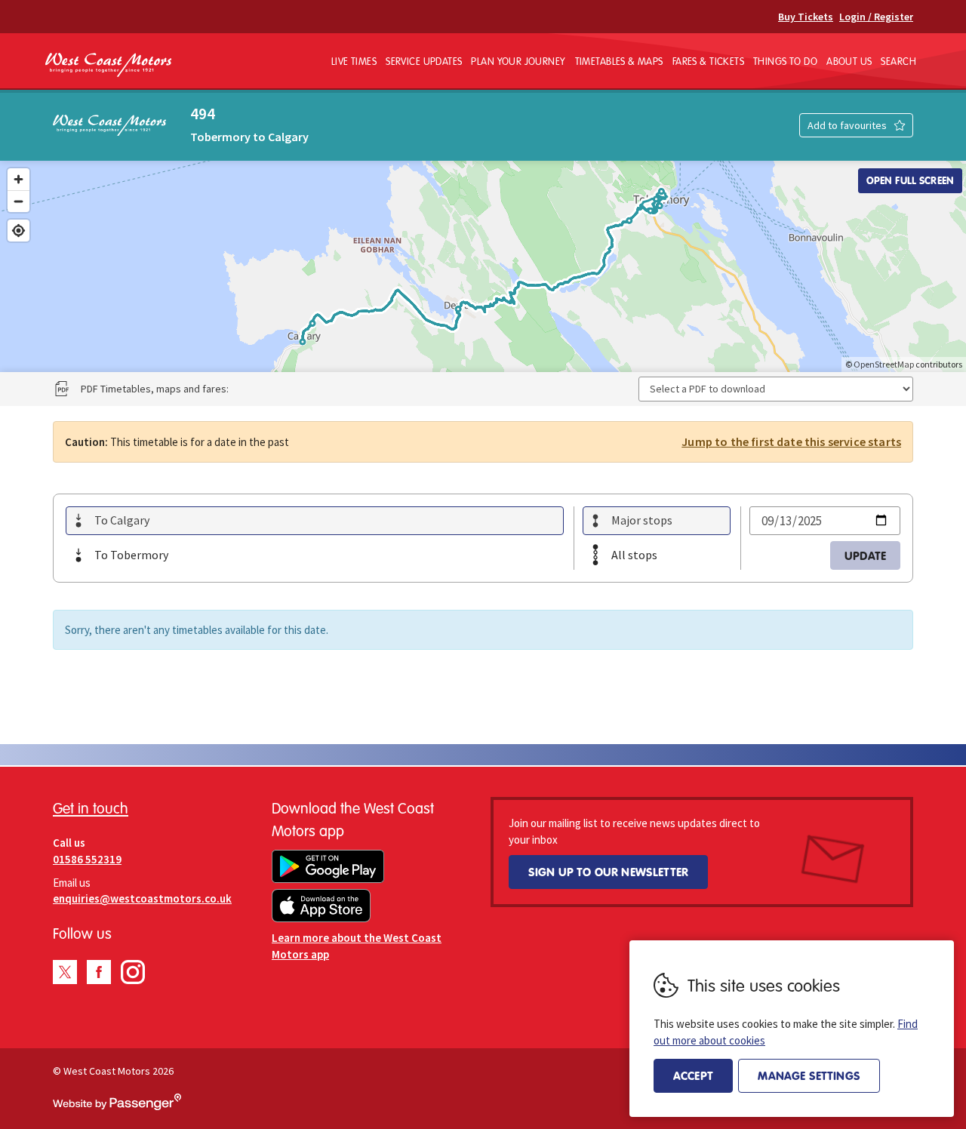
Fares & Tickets (708, 61)
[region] (483, 266)
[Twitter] (65, 972)
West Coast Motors (108, 65)
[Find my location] (18, 230)
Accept (693, 1075)
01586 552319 (87, 859)
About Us (849, 61)
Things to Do (785, 61)
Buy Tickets (805, 16)
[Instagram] (133, 972)
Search (898, 61)
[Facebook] (99, 972)
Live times (354, 61)
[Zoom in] (18, 179)
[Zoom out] (18, 201)
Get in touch (90, 808)
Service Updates (424, 61)
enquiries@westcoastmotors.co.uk (142, 898)
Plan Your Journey (518, 61)
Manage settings (809, 1075)
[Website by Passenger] (117, 1106)
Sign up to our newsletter (608, 871)
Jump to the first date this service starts (791, 441)
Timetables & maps (619, 61)
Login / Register (876, 16)
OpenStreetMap (884, 364)
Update (865, 555)
